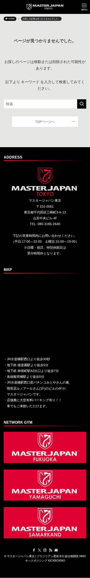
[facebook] (34, 550)
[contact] (56, 550)
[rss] (50, 550)
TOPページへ (45, 122)
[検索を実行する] (81, 104)
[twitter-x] (39, 550)
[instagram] (45, 550)
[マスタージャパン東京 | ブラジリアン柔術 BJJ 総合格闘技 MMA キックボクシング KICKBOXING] (45, 7)
